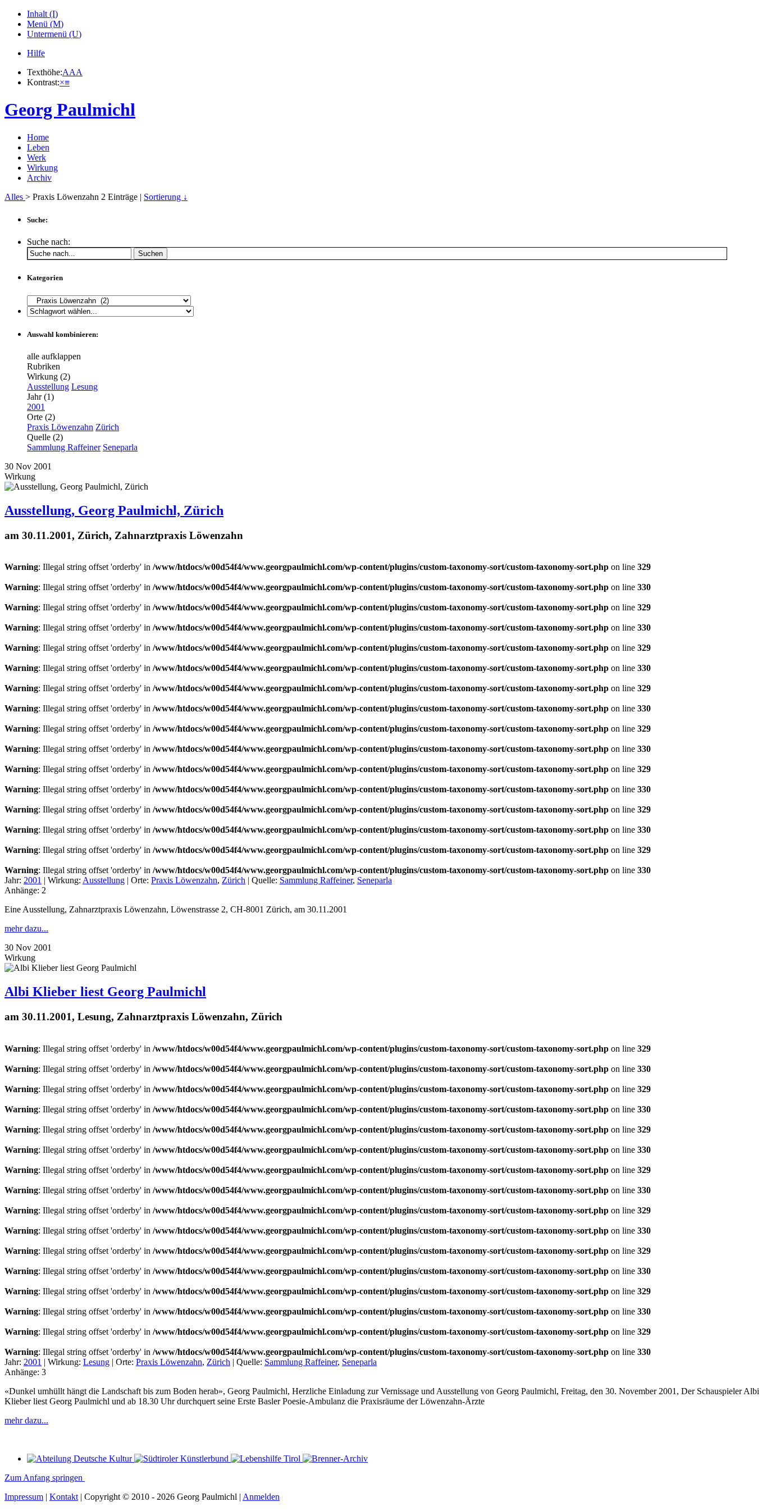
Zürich (107, 427)
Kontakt (63, 1496)
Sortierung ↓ (166, 197)
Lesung (84, 386)
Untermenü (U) (54, 34)
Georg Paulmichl (69, 109)
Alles (14, 197)
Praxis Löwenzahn (60, 427)
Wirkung (42, 167)
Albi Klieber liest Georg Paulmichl (105, 991)
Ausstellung (48, 386)
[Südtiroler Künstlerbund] (182, 1458)
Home (38, 137)
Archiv (39, 177)
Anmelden (261, 1496)
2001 (36, 407)
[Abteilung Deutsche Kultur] (80, 1458)
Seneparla (120, 447)
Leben (38, 147)
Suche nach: (48, 241)
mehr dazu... (26, 928)
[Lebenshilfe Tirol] (267, 1458)
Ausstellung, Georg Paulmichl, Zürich (113, 510)
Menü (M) (45, 24)
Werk (36, 157)
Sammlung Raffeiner (64, 447)
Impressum (23, 1496)
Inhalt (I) (42, 14)
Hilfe (36, 53)
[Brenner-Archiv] (335, 1458)
